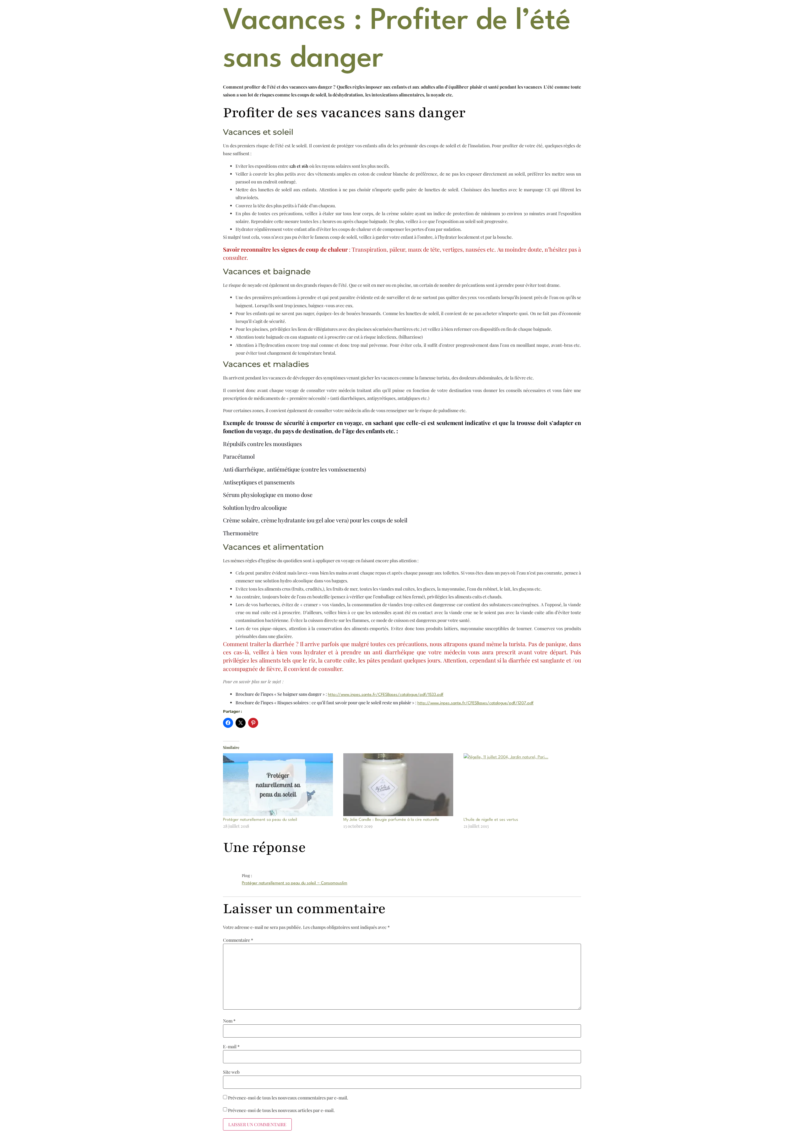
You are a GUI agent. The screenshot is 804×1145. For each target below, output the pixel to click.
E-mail (231, 1046)
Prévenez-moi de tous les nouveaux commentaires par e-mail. (288, 1098)
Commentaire (238, 940)
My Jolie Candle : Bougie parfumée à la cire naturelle (391, 820)
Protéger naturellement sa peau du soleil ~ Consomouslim (294, 883)
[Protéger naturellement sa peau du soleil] (280, 784)
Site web (231, 1072)
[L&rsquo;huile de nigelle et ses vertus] (521, 784)
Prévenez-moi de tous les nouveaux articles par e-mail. (281, 1110)
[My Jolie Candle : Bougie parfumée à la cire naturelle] (400, 784)
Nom (229, 1021)
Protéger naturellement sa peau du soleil (260, 820)
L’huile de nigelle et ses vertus (491, 820)
